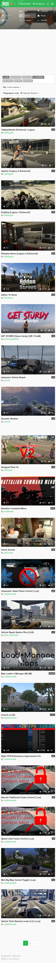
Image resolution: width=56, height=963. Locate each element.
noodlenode (8, 511)
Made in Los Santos (10, 958)
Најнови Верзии (20, 92)
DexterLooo (8, 297)
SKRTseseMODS (11, 339)
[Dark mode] (48, 3)
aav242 (7, 380)
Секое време (11, 86)
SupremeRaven (10, 717)
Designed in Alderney (11, 955)
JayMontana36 (10, 594)
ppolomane (8, 552)
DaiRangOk (8, 132)
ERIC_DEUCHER (11, 635)
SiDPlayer (8, 470)
